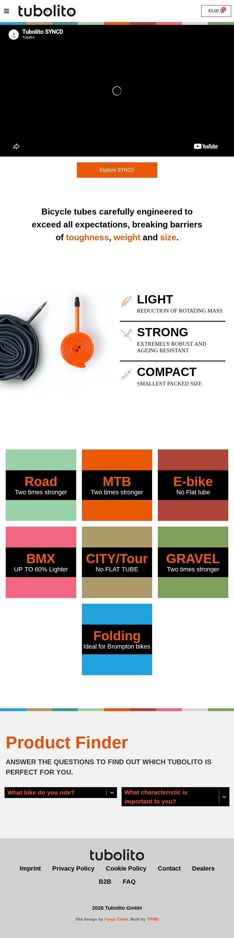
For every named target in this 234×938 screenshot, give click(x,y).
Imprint (30, 868)
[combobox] (8, 792)
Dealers (203, 868)
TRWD (153, 919)
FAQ (129, 881)
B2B (105, 881)
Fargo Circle (116, 919)
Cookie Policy (126, 868)
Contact (169, 868)
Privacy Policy (73, 868)
